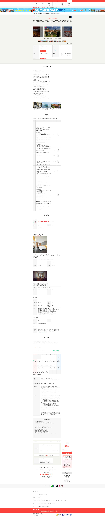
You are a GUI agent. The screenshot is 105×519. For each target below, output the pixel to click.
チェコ (68, 500)
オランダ (59, 500)
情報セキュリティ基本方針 (59, 511)
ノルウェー (42, 503)
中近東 (33, 506)
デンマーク (45, 503)
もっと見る (34, 257)
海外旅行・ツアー (36, 491)
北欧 (33, 503)
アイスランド (53, 503)
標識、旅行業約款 (56, 510)
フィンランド (38, 503)
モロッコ (48, 506)
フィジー (38, 497)
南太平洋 (34, 497)
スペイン (41, 500)
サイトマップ (64, 511)
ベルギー (54, 500)
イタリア (38, 500)
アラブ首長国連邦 (41, 506)
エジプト (45, 506)
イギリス (47, 500)
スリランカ (38, 494)
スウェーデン (49, 503)
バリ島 (41, 494)
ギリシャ (62, 500)
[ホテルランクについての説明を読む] (40, 235)
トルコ (38, 506)
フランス (44, 500)
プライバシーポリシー (65, 510)
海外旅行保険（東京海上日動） (49, 510)
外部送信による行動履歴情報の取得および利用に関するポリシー (47, 511)
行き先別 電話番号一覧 (42, 510)
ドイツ (56, 500)
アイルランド (50, 500)
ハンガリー (65, 500)
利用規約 (60, 510)
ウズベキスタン (45, 494)
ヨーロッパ (34, 500)
